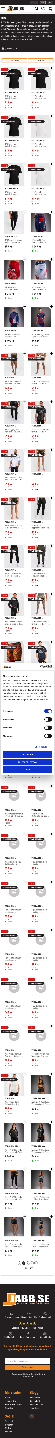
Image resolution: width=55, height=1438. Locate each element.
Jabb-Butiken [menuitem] (35, 1397)
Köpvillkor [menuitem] (9, 1408)
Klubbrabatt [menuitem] (35, 1401)
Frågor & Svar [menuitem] (10, 1401)
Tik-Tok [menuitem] (8, 1428)
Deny (27, 770)
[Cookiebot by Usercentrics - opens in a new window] (40, 667)
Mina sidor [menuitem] (13, 1392)
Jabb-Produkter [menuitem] (36, 1404)
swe (42, 2)
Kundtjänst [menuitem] (9, 1397)
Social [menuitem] (9, 1416)
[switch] (48, 719)
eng (50, 2)
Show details (41, 747)
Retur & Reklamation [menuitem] (14, 1404)
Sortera (42, 60)
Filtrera (15, 60)
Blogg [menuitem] (34, 1392)
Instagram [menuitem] (9, 1425)
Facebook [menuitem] (9, 1421)
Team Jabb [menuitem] (34, 1408)
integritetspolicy (28, 1376)
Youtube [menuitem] (8, 1432)
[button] (4, 9)
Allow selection (27, 762)
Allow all (27, 755)
